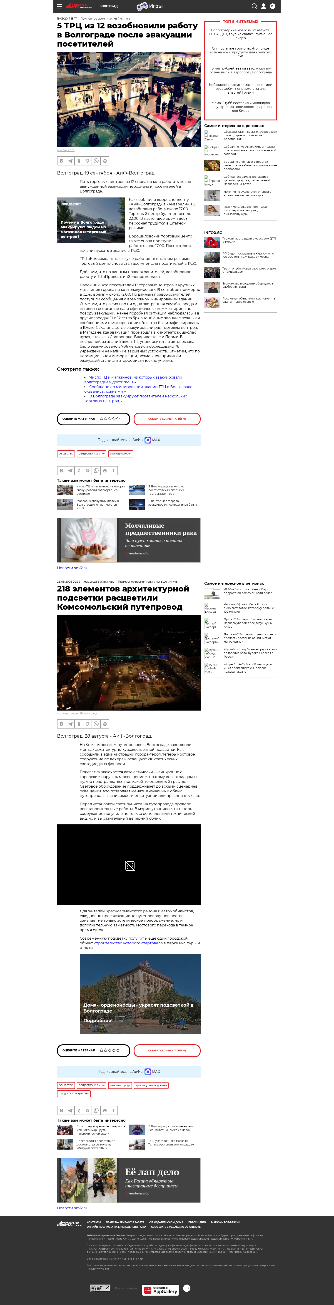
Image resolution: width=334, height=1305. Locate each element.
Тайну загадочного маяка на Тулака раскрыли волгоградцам (171, 1142)
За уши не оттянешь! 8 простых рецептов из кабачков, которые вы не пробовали (250, 165)
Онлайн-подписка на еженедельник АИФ (116, 1226)
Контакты (94, 1222)
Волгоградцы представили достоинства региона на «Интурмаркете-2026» (96, 1144)
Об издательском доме (166, 1222)
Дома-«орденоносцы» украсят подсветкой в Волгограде (138, 1008)
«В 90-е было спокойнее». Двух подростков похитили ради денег (248, 591)
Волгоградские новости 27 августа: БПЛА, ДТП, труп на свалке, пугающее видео (240, 34)
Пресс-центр (197, 1222)
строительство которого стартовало (128, 943)
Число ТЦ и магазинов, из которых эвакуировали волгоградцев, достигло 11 (101, 490)
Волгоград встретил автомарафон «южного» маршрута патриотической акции (101, 1130)
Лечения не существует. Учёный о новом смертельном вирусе (247, 193)
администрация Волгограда (77, 713)
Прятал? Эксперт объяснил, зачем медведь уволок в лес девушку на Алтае (248, 623)
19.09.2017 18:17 (67, 18)
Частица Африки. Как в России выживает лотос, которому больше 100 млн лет (249, 608)
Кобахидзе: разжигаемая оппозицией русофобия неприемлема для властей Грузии (240, 89)
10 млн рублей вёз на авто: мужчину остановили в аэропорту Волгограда (241, 70)
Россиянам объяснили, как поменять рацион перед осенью (248, 300)
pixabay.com (66, 150)
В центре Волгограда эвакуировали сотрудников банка (172, 502)
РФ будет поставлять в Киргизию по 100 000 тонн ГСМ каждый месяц (248, 255)
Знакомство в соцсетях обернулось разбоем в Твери (247, 285)
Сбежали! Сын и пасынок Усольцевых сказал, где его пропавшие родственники (250, 135)
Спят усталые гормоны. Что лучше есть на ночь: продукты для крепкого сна (241, 52)
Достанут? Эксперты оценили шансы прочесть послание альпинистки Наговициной (250, 638)
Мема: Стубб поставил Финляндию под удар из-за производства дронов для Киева (240, 107)
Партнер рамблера (126, 1288)
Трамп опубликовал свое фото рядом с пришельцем (249, 270)
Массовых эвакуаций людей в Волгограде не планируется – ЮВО (98, 504)
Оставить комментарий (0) (167, 418)
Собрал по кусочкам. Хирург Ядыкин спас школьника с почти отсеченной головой (250, 150)
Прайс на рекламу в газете (125, 1222)
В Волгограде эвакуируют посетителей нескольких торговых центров (167, 490)
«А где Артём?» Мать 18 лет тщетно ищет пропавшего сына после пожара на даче (248, 668)
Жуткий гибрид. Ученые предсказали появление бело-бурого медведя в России (250, 653)
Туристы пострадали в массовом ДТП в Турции (249, 240)
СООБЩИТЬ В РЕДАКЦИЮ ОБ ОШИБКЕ (176, 1226)
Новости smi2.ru (72, 568)
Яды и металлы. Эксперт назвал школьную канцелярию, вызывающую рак (246, 210)
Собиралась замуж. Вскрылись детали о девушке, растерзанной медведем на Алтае (247, 180)
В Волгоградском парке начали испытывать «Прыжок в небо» (171, 1128)
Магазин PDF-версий (225, 1222)
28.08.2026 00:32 (68, 581)
